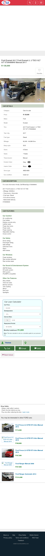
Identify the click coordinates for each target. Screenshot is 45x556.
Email (23, 348)
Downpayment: (8, 311)
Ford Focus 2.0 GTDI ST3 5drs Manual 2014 (29, 451)
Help (13, 535)
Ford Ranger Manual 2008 (24, 463)
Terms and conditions (22, 538)
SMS (38, 348)
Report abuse (8, 355)
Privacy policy (7, 538)
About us (6, 535)
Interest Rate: (8, 317)
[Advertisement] (22, 28)
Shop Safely (22, 535)
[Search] (29, 2)
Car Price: (7, 305)
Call (8, 348)
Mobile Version (34, 535)
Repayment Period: (9, 323)
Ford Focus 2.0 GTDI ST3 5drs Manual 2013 (29, 426)
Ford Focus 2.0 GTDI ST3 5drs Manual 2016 (29, 439)
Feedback (21, 540)
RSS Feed (35, 538)
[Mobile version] (35, 2)
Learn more (25, 412)
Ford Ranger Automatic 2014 (25, 474)
